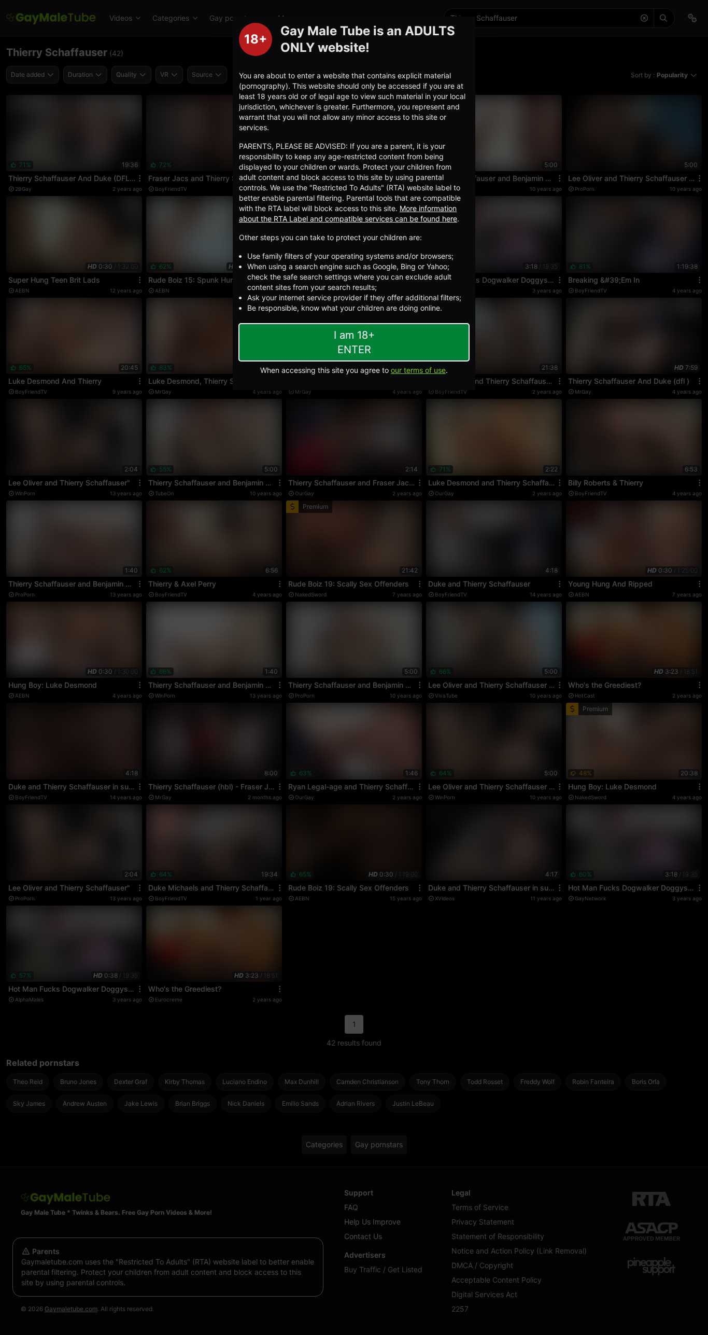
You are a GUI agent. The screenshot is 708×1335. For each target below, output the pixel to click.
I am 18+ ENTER (354, 342)
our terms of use (418, 370)
